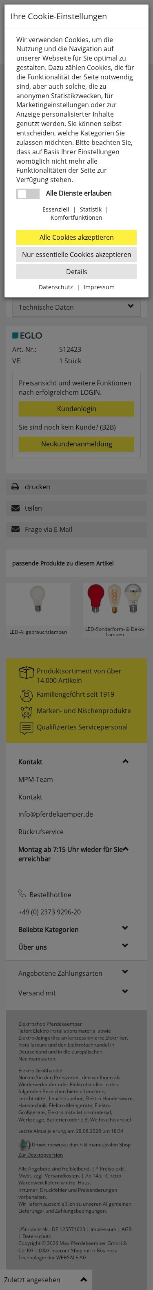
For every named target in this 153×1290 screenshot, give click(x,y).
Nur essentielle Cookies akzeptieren (76, 254)
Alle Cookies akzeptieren (77, 237)
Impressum (99, 287)
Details (76, 271)
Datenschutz (56, 287)
